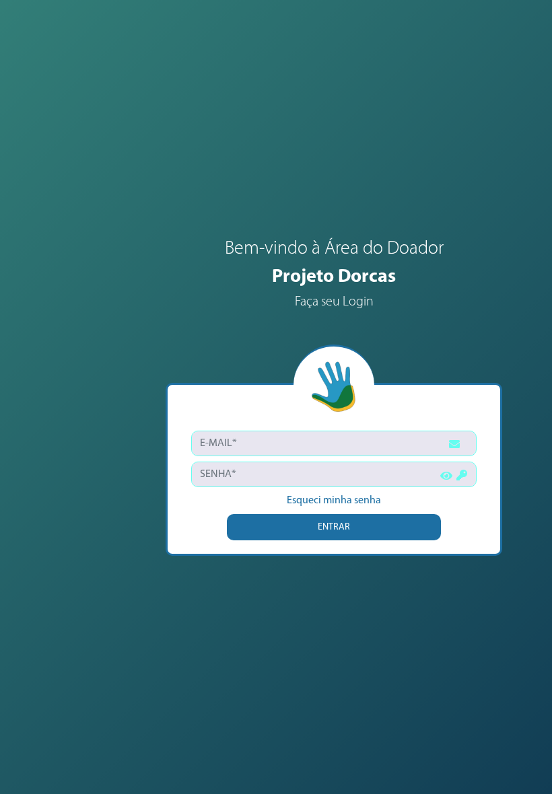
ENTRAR (334, 527)
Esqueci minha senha (334, 500)
